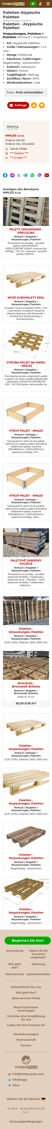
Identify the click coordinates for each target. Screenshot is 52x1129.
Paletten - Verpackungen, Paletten (26, 630)
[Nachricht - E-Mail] (46, 175)
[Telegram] (25, 175)
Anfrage (21, 105)
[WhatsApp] (32, 175)
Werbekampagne (26, 1034)
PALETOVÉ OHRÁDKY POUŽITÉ (26, 562)
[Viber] (39, 175)
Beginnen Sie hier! (28, 941)
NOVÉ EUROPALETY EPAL (26, 297)
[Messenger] (12, 175)
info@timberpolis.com (28, 1074)
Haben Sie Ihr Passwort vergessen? (38, 954)
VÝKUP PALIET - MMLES (26, 430)
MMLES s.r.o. (14, 135)
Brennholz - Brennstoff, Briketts (26, 685)
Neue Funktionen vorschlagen (26, 1009)
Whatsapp (19, 1079)
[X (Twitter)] (18, 175)
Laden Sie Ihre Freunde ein (26, 1025)
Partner (26, 1045)
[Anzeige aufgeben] (32, 3)
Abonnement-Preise (26, 998)
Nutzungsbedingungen (26, 1121)
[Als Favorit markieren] (42, 105)
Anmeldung (14, 950)
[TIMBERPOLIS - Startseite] (13, 4)
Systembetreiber (38, 974)
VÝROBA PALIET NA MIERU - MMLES (26, 364)
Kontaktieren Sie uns (26, 987)
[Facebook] (5, 175)
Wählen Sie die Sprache (23, 1099)
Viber (16, 1085)
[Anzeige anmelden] (34, 105)
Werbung (38, 964)
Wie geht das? (14, 966)
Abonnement (14, 974)
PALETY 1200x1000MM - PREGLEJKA (26, 231)
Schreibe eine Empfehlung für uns (26, 1018)
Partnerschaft (26, 1040)
